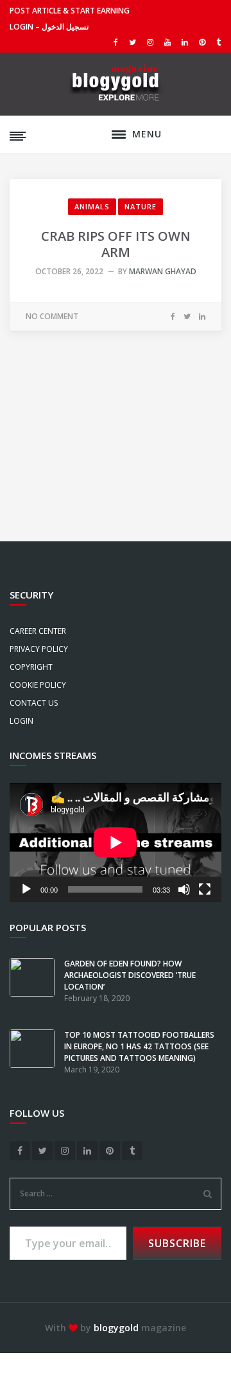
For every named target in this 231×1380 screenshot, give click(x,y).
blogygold (116, 1328)
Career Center (38, 630)
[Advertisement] (115, 417)
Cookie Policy (38, 684)
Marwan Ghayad (162, 271)
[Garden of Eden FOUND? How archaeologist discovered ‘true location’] (37, 993)
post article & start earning (70, 10)
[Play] (26, 889)
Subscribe (177, 1243)
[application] (115, 842)
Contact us (34, 702)
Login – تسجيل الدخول (49, 26)
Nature (140, 206)
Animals (92, 206)
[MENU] (118, 134)
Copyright (31, 666)
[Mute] (184, 889)
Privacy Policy (39, 648)
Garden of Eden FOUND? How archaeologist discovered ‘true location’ (130, 975)
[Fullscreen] (204, 889)
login (21, 720)
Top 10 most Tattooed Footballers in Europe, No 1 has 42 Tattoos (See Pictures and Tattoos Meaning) (139, 1046)
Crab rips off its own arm (116, 244)
